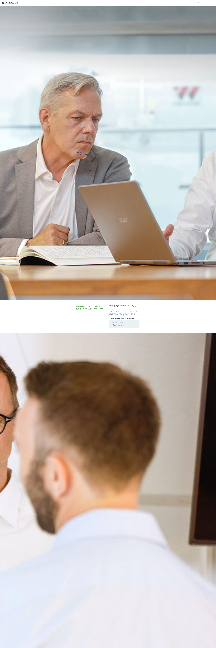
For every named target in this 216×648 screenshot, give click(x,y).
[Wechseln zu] (209, 3)
